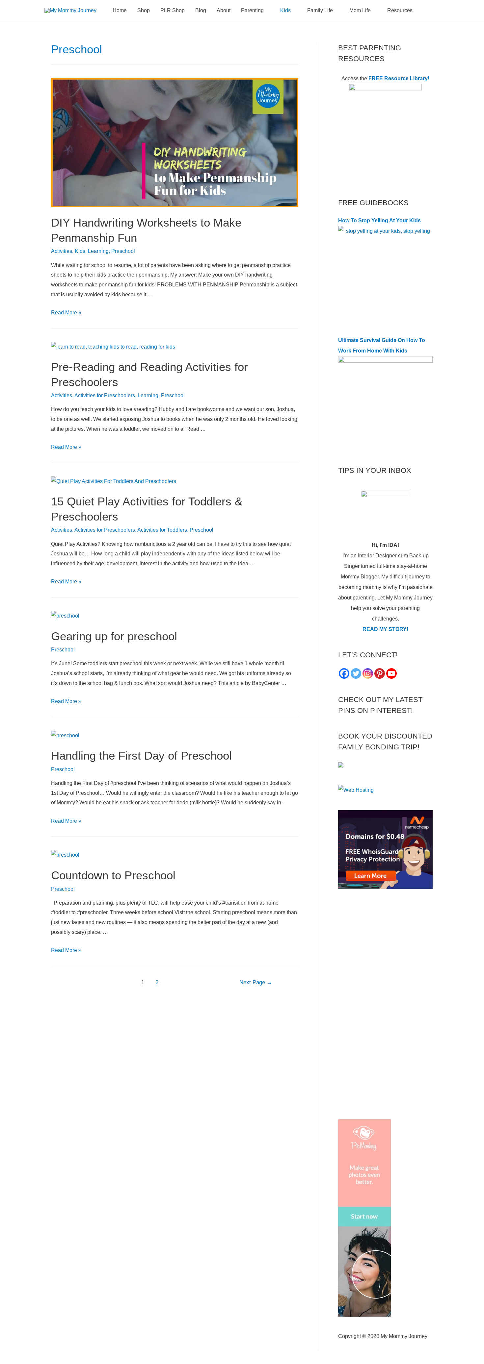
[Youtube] (391, 673)
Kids (80, 251)
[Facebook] (344, 673)
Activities (61, 251)
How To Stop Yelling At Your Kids (379, 220)
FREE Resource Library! (398, 78)
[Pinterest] (379, 673)
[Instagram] (368, 673)
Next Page (255, 982)
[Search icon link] (431, 10)
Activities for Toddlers (162, 530)
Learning (98, 251)
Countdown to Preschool (113, 875)
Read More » (66, 312)
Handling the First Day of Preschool (141, 755)
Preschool (123, 251)
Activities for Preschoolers (104, 395)
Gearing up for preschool (114, 636)
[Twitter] (356, 673)
